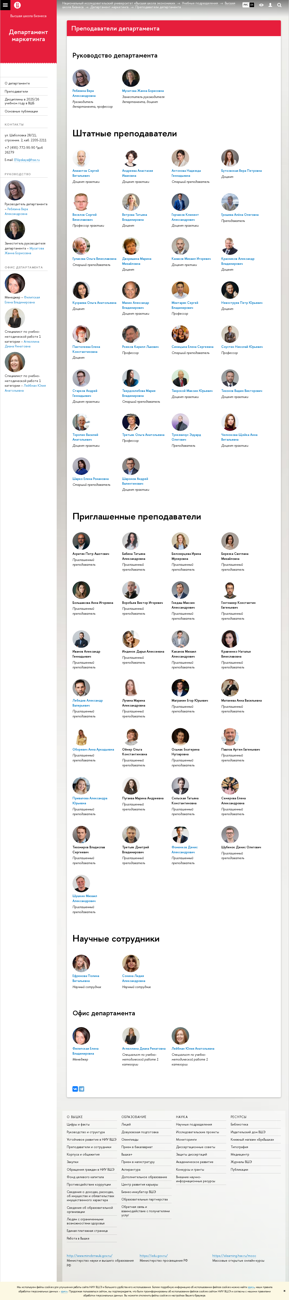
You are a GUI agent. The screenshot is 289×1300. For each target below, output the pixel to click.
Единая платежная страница (87, 1230)
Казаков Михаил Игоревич (191, 258)
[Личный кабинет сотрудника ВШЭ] (270, 5)
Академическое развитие (194, 1162)
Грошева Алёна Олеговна (240, 214)
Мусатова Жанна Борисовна (143, 90)
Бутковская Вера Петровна (241, 170)
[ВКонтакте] (75, 1089)
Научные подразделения (194, 1124)
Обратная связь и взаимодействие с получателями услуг (145, 1211)
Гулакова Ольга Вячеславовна (94, 258)
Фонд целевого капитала (85, 1177)
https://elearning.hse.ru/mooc (234, 1255)
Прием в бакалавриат (137, 1147)
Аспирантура (130, 1169)
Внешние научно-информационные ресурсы (195, 1179)
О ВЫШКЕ (75, 1117)
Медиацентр (240, 1154)
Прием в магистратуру (138, 1162)
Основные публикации (21, 111)
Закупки (72, 1162)
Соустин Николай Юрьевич (242, 346)
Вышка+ (127, 1154)
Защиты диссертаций (191, 1154)
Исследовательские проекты (197, 1132)
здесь (251, 1287)
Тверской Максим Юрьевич (192, 390)
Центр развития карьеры (139, 1184)
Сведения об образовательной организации (90, 1209)
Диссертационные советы (195, 1147)
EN (251, 4)
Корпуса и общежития (83, 1154)
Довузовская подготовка (139, 1132)
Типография (239, 1147)
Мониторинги (186, 1139)
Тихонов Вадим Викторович (241, 390)
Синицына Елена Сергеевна (192, 346)
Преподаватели (16, 91)
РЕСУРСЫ (239, 1117)
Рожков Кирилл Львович (140, 346)
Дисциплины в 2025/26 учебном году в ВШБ (22, 101)
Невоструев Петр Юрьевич (241, 302)
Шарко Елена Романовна (90, 479)
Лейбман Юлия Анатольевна (193, 1048)
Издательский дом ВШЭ (248, 1132)
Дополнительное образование (144, 1177)
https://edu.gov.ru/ (154, 1255)
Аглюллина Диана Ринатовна (143, 1048)
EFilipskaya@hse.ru (27, 160)
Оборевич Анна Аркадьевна (93, 749)
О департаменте (17, 83)
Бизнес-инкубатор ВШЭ (138, 1192)
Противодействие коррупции (89, 1184)
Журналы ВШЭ (241, 1162)
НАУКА (182, 1117)
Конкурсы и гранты (190, 1169)
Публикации (239, 1169)
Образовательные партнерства (144, 1199)
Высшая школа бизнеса (28, 15)
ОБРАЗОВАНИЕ (133, 1117)
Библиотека (239, 1124)
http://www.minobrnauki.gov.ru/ (89, 1255)
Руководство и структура (86, 1132)
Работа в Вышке (78, 1238)
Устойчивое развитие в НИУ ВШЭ (92, 1139)
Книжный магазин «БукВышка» (252, 1139)
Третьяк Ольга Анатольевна (143, 435)
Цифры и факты (78, 1124)
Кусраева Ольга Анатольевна (94, 302)
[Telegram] (81, 1089)
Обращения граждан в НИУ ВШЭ (90, 1169)
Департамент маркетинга (28, 35)
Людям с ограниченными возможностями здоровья (86, 1221)
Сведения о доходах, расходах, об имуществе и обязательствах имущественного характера (90, 1196)
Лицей (126, 1124)
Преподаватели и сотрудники (89, 1147)
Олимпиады (129, 1139)
